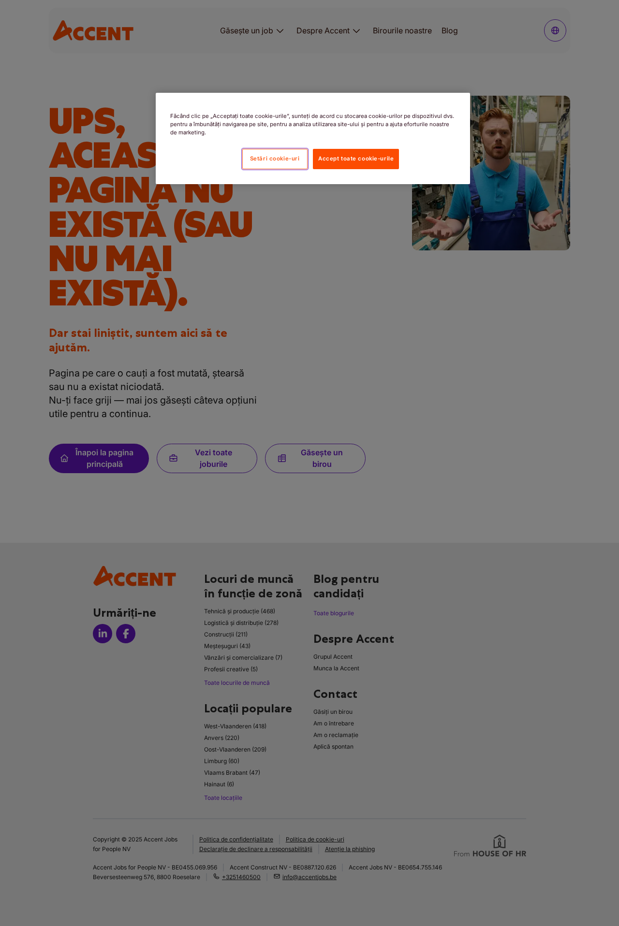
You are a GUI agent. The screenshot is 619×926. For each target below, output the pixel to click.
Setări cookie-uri (275, 158)
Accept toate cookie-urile (356, 158)
